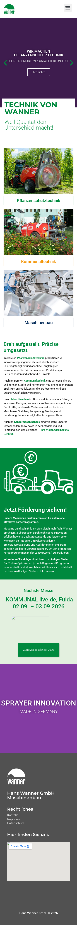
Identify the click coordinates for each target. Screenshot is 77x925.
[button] (68, 8)
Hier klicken (38, 72)
